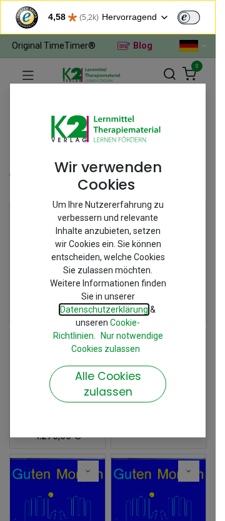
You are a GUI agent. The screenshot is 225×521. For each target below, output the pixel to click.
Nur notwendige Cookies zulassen (117, 342)
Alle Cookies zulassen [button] (108, 384)
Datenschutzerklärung (104, 309)
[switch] (189, 17)
